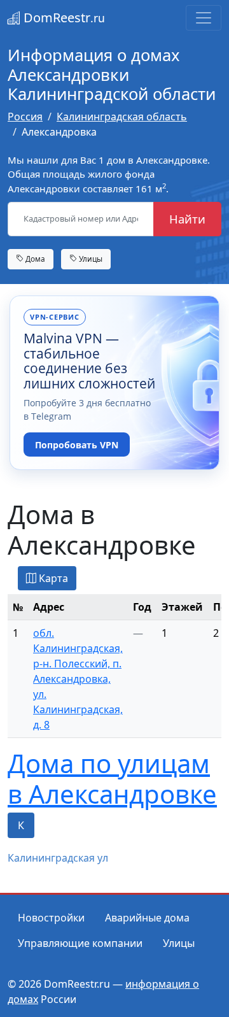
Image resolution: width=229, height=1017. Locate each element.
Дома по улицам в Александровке (112, 778)
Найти (187, 219)
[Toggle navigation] (203, 18)
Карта (52, 578)
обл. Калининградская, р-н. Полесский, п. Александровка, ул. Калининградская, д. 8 (78, 679)
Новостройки (51, 918)
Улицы (89, 258)
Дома (34, 258)
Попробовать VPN (76, 445)
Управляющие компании (80, 943)
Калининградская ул (58, 858)
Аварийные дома (147, 918)
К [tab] (21, 825)
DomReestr (62, 17)
